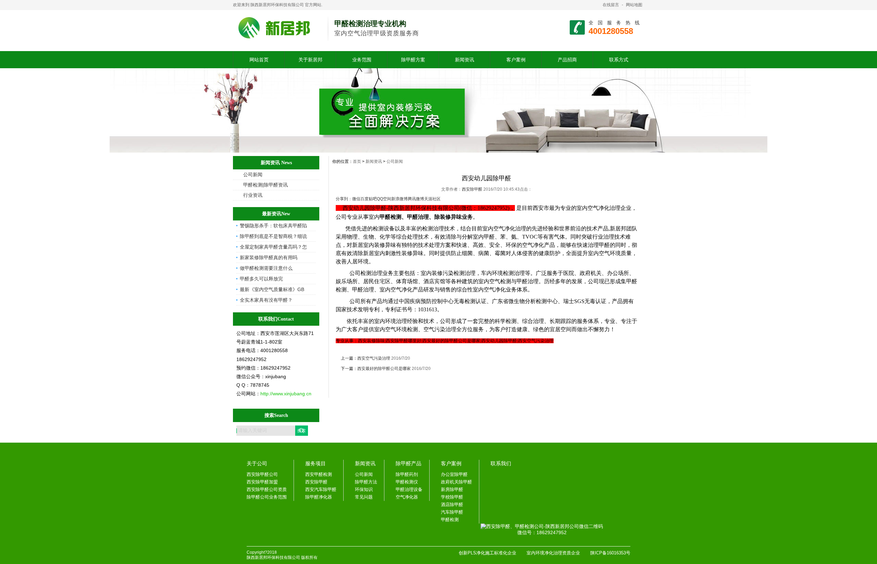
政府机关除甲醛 (456, 481)
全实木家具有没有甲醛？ (266, 300)
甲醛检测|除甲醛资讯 (265, 185)
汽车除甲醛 (452, 512)
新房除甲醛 (452, 489)
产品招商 (567, 59)
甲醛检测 (450, 519)
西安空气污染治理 (373, 358)
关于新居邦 (310, 59)
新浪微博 (399, 198)
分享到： (344, 198)
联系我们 (501, 463)
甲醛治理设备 (409, 489)
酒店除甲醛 (452, 504)
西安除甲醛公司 (262, 474)
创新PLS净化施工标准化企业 (487, 552)
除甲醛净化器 (318, 497)
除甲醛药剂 (407, 474)
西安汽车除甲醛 (320, 489)
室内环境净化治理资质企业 (553, 552)
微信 (356, 198)
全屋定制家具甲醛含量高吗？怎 (273, 247)
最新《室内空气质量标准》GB (272, 289)
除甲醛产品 (408, 463)
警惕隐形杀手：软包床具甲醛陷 (273, 225)
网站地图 (634, 4)
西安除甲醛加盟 (262, 481)
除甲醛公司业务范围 (267, 497)
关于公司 (257, 463)
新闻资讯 (464, 59)
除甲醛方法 (366, 481)
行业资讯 (252, 195)
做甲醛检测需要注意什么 (266, 268)
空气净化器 (407, 497)
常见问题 (364, 497)
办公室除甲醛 (454, 474)
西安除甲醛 (472, 189)
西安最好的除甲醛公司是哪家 (384, 368)
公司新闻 (252, 174)
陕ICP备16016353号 (610, 552)
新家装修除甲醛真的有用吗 (268, 257)
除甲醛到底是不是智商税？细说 (273, 236)
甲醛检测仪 (407, 481)
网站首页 (259, 59)
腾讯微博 (416, 198)
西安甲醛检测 (318, 474)
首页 (357, 161)
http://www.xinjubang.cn (285, 393)
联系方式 (618, 59)
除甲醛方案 (413, 59)
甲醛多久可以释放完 (261, 278)
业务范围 (361, 59)
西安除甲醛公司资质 (267, 489)
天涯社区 (432, 198)
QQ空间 (384, 198)
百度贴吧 (368, 198)
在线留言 (611, 4)
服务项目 (315, 463)
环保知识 (364, 489)
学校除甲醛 (452, 497)
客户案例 (516, 59)
